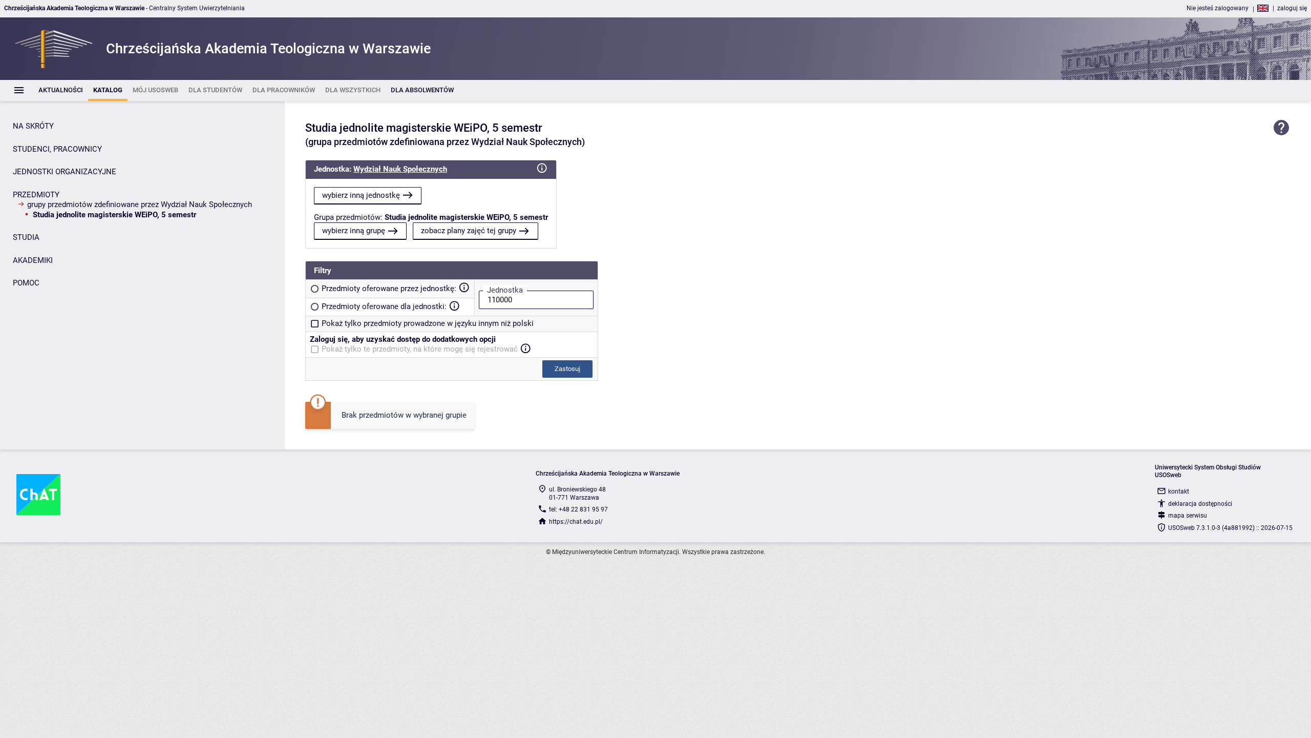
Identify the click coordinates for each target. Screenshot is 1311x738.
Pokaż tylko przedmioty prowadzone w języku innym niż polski (428, 323)
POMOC (26, 283)
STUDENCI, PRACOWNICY (57, 149)
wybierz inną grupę (353, 230)
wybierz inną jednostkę (361, 195)
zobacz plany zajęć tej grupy (468, 230)
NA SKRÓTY (33, 126)
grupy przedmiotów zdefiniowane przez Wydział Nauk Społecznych (139, 204)
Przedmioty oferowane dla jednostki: (384, 306)
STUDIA (26, 237)
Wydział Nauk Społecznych (400, 169)
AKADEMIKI (33, 260)
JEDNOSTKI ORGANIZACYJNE (64, 171)
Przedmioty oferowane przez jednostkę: (389, 288)
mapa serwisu (1187, 515)
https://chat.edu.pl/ (576, 521)
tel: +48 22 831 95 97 (578, 509)
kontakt (1178, 491)
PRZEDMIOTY (36, 194)
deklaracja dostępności (1200, 503)
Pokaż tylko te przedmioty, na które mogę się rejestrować (420, 349)
